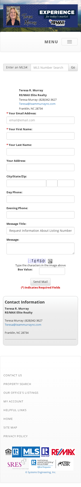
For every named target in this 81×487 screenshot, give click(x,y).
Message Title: (16, 224)
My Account (13, 401)
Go (73, 67)
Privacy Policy (15, 436)
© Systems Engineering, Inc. (40, 472)
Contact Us (12, 375)
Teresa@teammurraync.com (37, 104)
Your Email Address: (21, 113)
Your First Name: (19, 129)
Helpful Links (15, 410)
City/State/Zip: (16, 176)
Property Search (17, 384)
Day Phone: (14, 192)
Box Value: (25, 269)
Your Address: (16, 161)
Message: (12, 240)
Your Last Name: (19, 145)
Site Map (10, 427)
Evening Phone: (17, 208)
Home (8, 419)
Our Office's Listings (20, 393)
